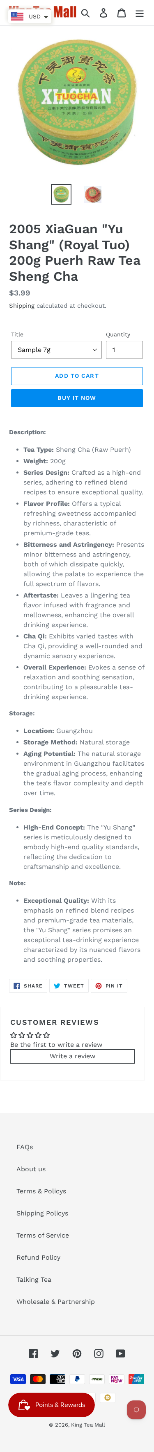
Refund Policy (38, 1257)
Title (17, 334)
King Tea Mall (88, 1425)
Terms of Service (42, 1235)
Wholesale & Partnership (55, 1301)
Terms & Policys (41, 1191)
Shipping (21, 305)
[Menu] (140, 13)
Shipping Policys (42, 1213)
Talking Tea (33, 1279)
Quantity (118, 334)
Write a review (72, 1056)
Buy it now (76, 398)
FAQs (24, 1147)
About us (31, 1169)
